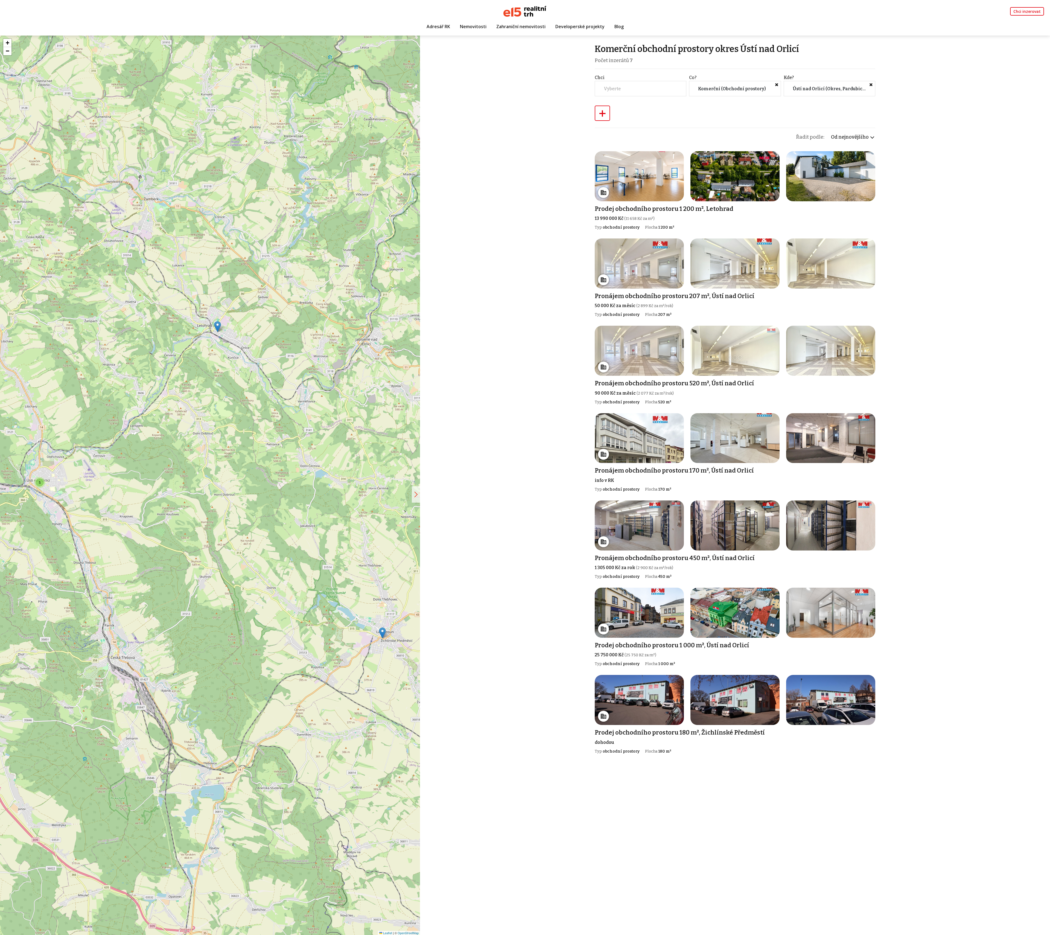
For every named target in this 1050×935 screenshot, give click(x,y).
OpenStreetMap (408, 933)
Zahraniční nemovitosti (521, 27)
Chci (600, 77)
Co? (692, 77)
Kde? (789, 77)
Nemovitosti (473, 27)
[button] (382, 633)
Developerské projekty (580, 27)
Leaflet (387, 933)
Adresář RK (438, 27)
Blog (619, 27)
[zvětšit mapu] (416, 494)
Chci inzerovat (1027, 11)
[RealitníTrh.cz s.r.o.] (524, 10)
